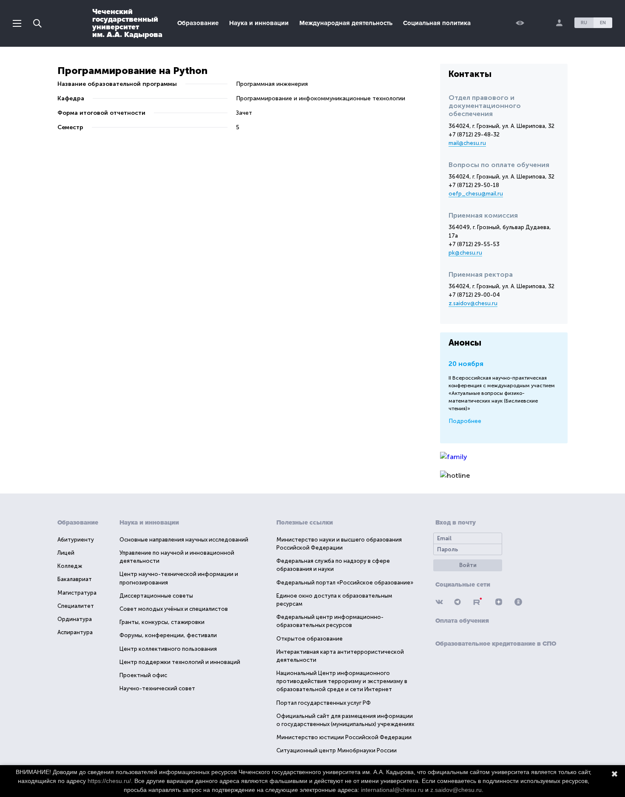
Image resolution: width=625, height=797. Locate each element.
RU (584, 23)
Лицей (65, 553)
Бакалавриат (74, 579)
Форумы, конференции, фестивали (168, 635)
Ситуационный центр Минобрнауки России (336, 750)
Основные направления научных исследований (183, 539)
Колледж (69, 566)
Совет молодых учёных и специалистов (173, 609)
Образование (198, 23)
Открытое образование (309, 638)
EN (603, 23)
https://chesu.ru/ (109, 780)
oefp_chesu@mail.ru (476, 193)
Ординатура (74, 619)
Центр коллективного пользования (168, 649)
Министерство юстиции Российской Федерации (344, 737)
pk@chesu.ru (465, 253)
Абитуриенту (75, 539)
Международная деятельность (345, 23)
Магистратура (77, 593)
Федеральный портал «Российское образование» (344, 582)
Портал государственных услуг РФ (323, 703)
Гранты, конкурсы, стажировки (162, 622)
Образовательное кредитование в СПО (495, 643)
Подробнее (465, 421)
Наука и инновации (259, 23)
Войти (468, 565)
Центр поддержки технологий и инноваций (179, 662)
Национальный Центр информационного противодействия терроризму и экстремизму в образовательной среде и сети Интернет (341, 681)
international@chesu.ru (392, 789)
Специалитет (75, 606)
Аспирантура (75, 632)
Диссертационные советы (156, 596)
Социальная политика (437, 23)
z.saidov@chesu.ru (473, 303)
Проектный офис (143, 675)
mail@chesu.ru (467, 143)
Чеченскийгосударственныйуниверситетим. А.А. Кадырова (127, 23)
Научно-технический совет (157, 688)
